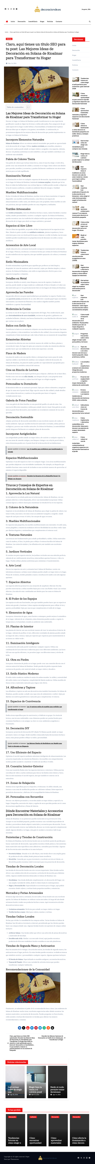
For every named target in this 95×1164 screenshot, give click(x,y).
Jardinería (33, 1117)
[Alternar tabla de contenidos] (27, 107)
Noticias (50, 21)
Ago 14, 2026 (56, 1094)
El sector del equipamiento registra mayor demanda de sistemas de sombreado (80, 381)
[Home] (6, 21)
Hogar (42, 21)
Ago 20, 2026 (14, 1094)
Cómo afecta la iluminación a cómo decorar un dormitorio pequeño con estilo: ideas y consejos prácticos (80, 130)
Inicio (13, 21)
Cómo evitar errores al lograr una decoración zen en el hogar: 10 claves (80, 226)
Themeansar (15, 1159)
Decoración (22, 21)
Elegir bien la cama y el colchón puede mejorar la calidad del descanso (81, 158)
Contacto (59, 21)
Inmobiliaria (32, 21)
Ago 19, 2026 (35, 1094)
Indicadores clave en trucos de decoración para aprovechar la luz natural (81, 409)
